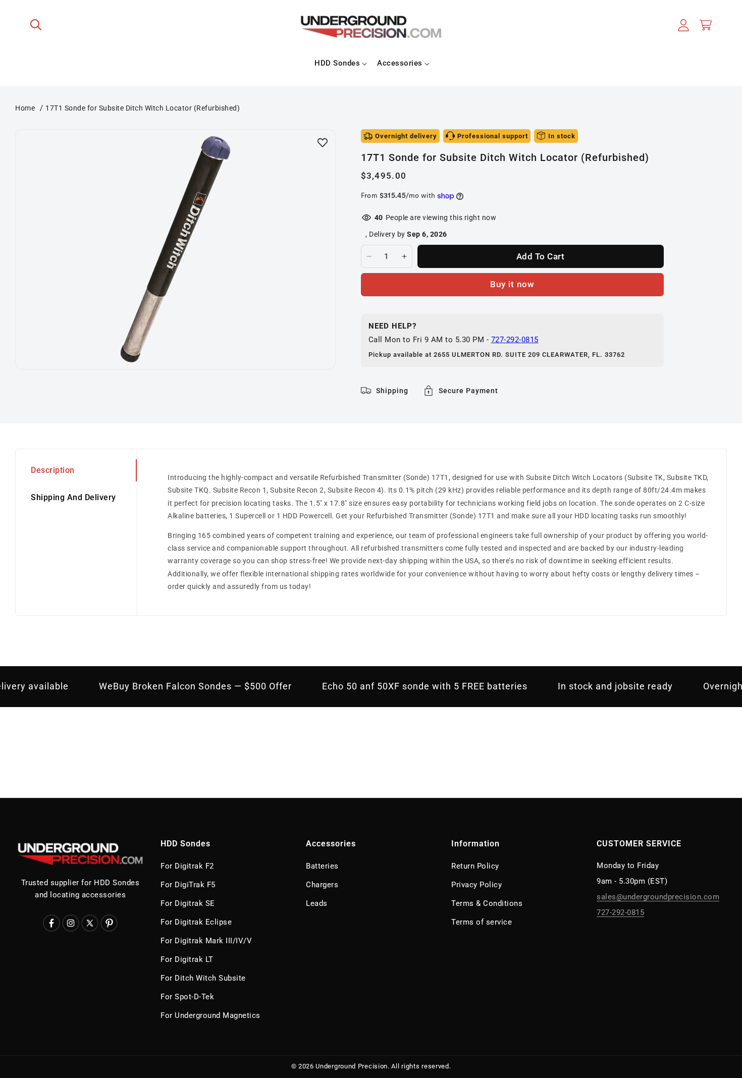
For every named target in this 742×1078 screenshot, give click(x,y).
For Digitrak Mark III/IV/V (206, 940)
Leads (317, 903)
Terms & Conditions (486, 903)
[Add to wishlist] (322, 142)
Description (53, 470)
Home (25, 108)
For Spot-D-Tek (187, 996)
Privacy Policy (476, 884)
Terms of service (481, 922)
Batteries (322, 866)
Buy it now (512, 284)
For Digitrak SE (188, 903)
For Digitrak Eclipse (196, 922)
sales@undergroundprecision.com (658, 896)
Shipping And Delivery (73, 497)
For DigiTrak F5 (188, 884)
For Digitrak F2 (187, 866)
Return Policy (475, 866)
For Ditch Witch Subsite (203, 978)
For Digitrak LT (187, 959)
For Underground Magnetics (210, 1015)
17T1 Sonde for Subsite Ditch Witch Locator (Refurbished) (142, 108)
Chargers (322, 884)
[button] (36, 25)
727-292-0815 (515, 339)
